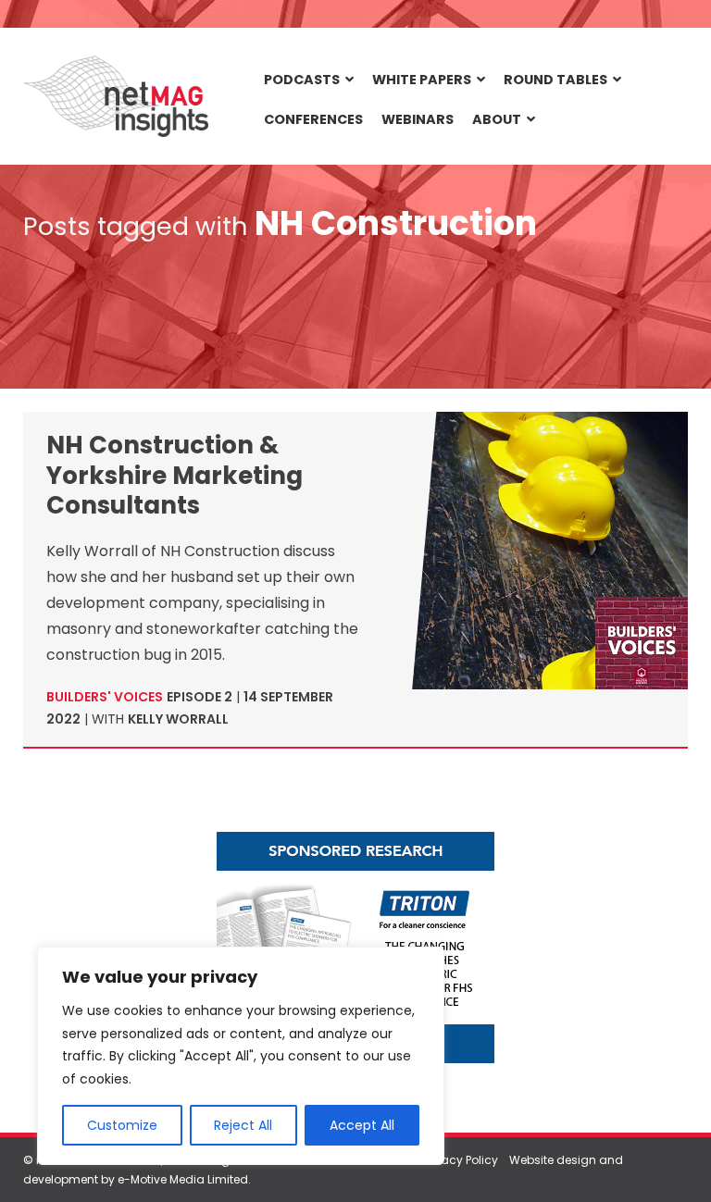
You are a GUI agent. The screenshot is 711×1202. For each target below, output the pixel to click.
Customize (122, 1125)
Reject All (243, 1125)
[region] (240, 1056)
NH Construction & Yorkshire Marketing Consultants (174, 475)
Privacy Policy (460, 1160)
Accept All (362, 1125)
